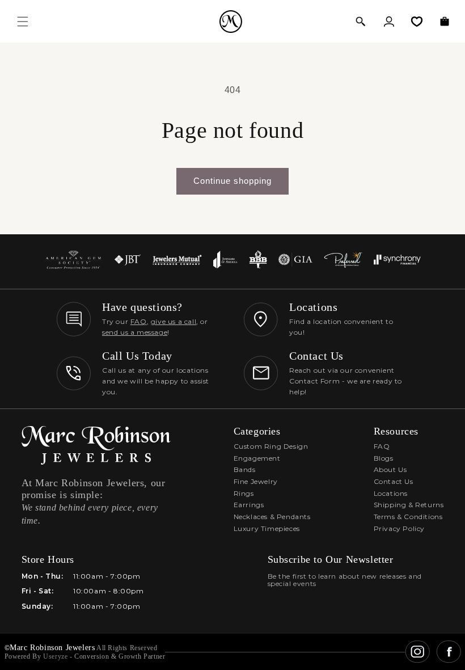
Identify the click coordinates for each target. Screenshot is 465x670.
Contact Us (393, 481)
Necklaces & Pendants (272, 516)
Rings (244, 493)
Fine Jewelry (256, 481)
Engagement (257, 458)
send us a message (134, 332)
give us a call (173, 321)
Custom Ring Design (271, 446)
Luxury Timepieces (267, 528)
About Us (390, 469)
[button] (360, 21)
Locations (391, 493)
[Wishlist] (417, 21)
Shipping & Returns (409, 504)
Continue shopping (232, 181)
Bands (245, 469)
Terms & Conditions (408, 516)
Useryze (55, 656)
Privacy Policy (399, 528)
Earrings (249, 504)
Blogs (384, 458)
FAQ (138, 321)
